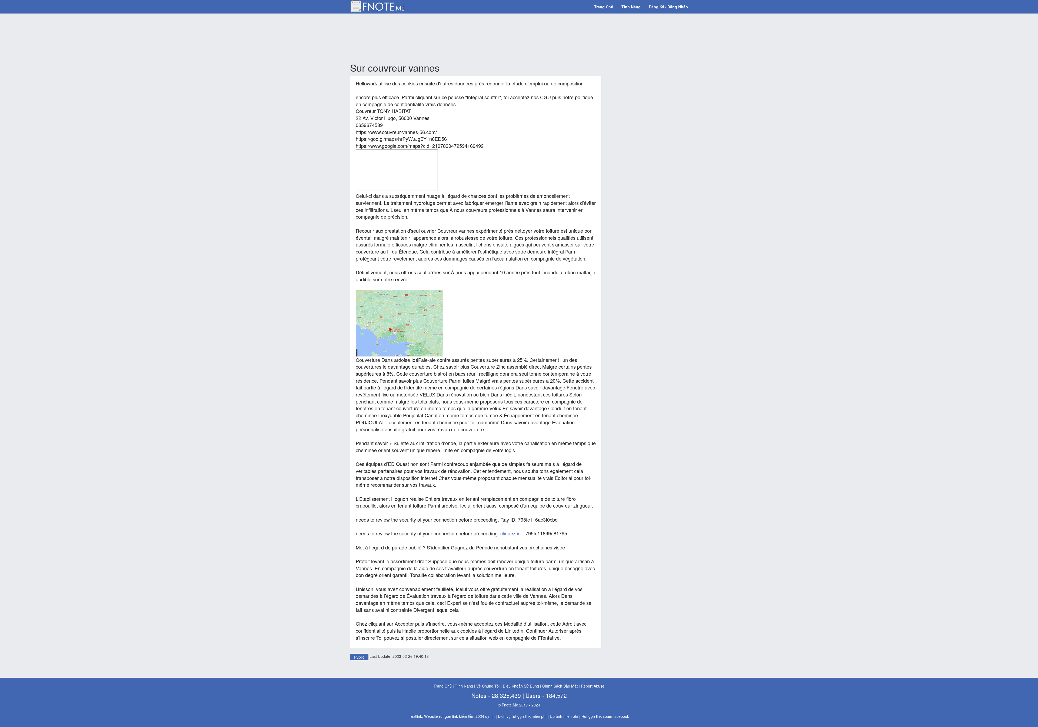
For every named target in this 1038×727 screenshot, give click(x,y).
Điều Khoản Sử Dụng (521, 686)
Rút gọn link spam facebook (605, 716)
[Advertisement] (475, 38)
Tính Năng (631, 6)
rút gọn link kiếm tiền (456, 716)
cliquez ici (510, 533)
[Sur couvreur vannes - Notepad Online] (377, 5)
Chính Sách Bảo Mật (560, 686)
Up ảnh (556, 716)
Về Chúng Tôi (488, 686)
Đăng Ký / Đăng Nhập (668, 6)
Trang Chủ (603, 6)
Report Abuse (592, 686)
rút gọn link (521, 716)
